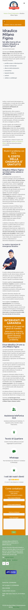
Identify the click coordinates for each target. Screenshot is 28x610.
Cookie (4, 560)
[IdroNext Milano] (14, 5)
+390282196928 (9, 557)
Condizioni (14, 560)
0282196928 (14, 493)
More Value (16, 607)
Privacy (9, 560)
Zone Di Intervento (13, 13)
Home (5, 13)
